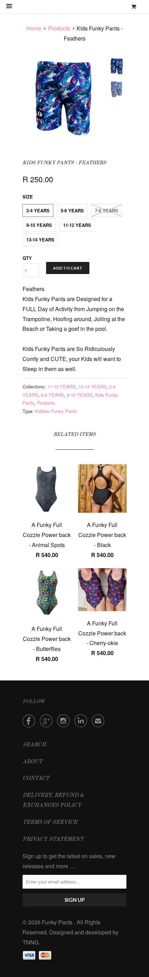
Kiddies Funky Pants (56, 411)
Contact (36, 778)
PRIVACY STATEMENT (53, 839)
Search (34, 745)
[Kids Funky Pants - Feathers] (63, 98)
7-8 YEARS (106, 210)
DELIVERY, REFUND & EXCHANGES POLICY (53, 800)
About (32, 762)
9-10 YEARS (39, 225)
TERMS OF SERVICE (50, 822)
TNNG (30, 942)
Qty (27, 258)
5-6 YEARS (72, 210)
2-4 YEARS (38, 210)
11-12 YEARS (77, 225)
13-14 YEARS (40, 239)
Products (59, 28)
